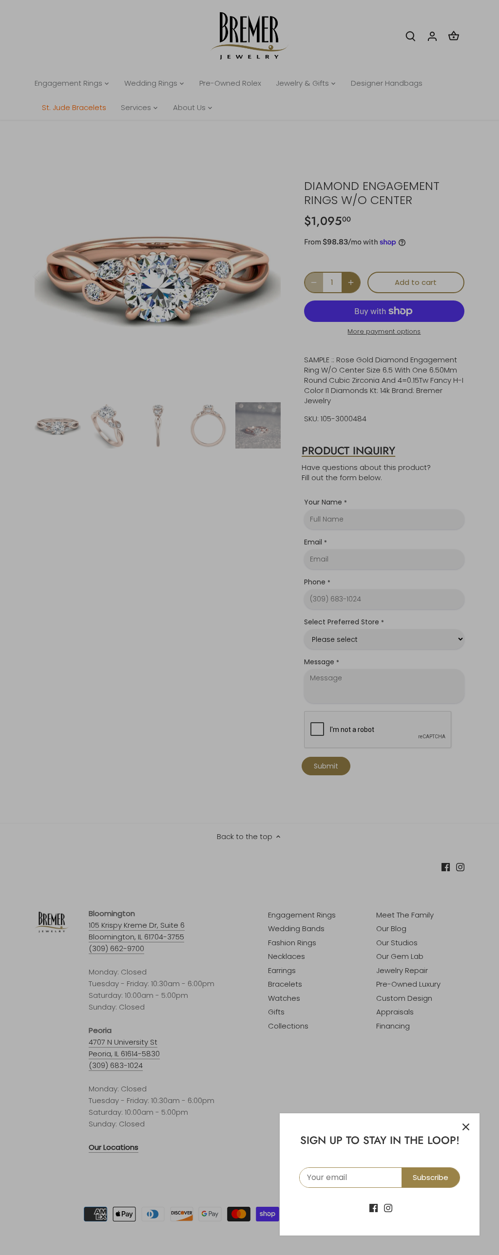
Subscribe (430, 1177)
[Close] (466, 1127)
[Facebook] (373, 1207)
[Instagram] (388, 1207)
